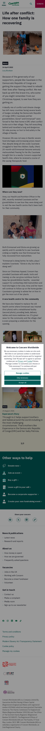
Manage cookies (22, 373)
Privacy (21, 361)
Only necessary (22, 378)
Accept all (22, 383)
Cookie (29, 361)
